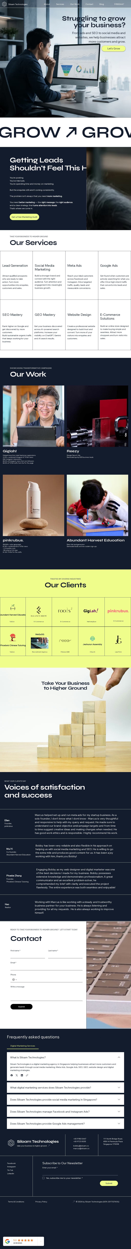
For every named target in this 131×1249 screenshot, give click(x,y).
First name (15, 950)
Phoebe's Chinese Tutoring (17, 882)
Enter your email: (49, 1168)
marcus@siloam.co (81, 1148)
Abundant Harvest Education (18, 855)
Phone (13, 974)
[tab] (23, 1045)
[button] (11, 1075)
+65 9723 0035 (79, 1141)
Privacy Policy (41, 1202)
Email (13, 962)
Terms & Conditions (16, 1202)
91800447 (119, 4)
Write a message (17, 987)
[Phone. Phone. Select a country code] (14, 979)
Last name (53, 950)
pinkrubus (8, 826)
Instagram (11, 1166)
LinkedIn (10, 1173)
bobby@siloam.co (81, 1146)
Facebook (11, 1163)
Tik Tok (10, 1170)
